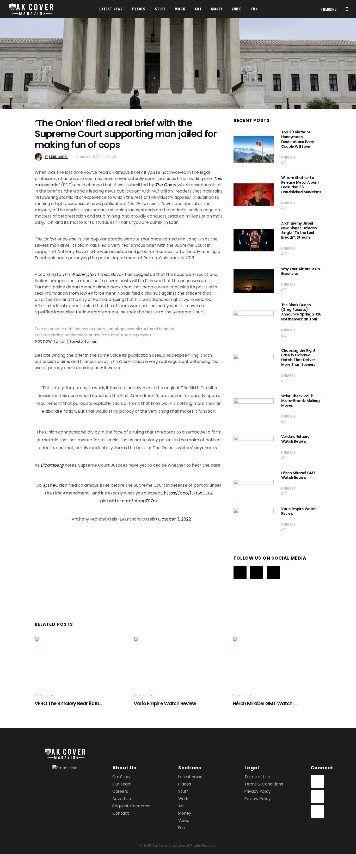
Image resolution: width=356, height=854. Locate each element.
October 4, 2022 (87, 157)
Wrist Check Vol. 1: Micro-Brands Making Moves (300, 400)
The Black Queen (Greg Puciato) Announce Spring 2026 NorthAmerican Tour (301, 312)
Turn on (59, 341)
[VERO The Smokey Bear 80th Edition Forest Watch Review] (79, 661)
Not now (43, 341)
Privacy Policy (257, 791)
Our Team (122, 784)
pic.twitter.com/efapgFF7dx (129, 501)
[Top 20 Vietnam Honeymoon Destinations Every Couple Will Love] (254, 149)
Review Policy (257, 798)
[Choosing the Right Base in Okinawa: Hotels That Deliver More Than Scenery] (254, 367)
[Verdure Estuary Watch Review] (254, 449)
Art (181, 806)
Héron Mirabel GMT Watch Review (298, 475)
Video (183, 820)
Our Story (121, 776)
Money (184, 813)
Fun (181, 828)
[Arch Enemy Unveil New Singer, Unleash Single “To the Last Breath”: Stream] (254, 240)
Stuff (183, 791)
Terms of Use (257, 776)
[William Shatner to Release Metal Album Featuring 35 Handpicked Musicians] (254, 194)
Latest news (190, 776)
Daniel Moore (56, 157)
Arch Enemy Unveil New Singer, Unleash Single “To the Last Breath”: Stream (299, 230)
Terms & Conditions (263, 784)
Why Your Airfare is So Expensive (300, 271)
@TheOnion (55, 485)
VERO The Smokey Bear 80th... (68, 703)
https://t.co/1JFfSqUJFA (188, 493)
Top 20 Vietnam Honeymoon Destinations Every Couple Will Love (297, 139)
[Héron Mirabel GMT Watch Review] (254, 485)
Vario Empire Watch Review (298, 511)
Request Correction (131, 806)
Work (183, 798)
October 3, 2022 (174, 519)
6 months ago (288, 160)
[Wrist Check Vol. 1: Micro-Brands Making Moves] (254, 410)
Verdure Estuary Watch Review (295, 439)
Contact (120, 813)
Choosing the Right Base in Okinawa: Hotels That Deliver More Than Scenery (298, 357)
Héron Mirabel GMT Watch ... (265, 703)
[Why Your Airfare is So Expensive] (254, 281)
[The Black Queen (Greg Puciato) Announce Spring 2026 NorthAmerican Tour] (254, 322)
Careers (120, 791)
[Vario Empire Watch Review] (254, 521)
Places (184, 784)
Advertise (121, 798)
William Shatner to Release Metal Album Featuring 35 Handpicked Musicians (301, 185)
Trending (328, 9)
